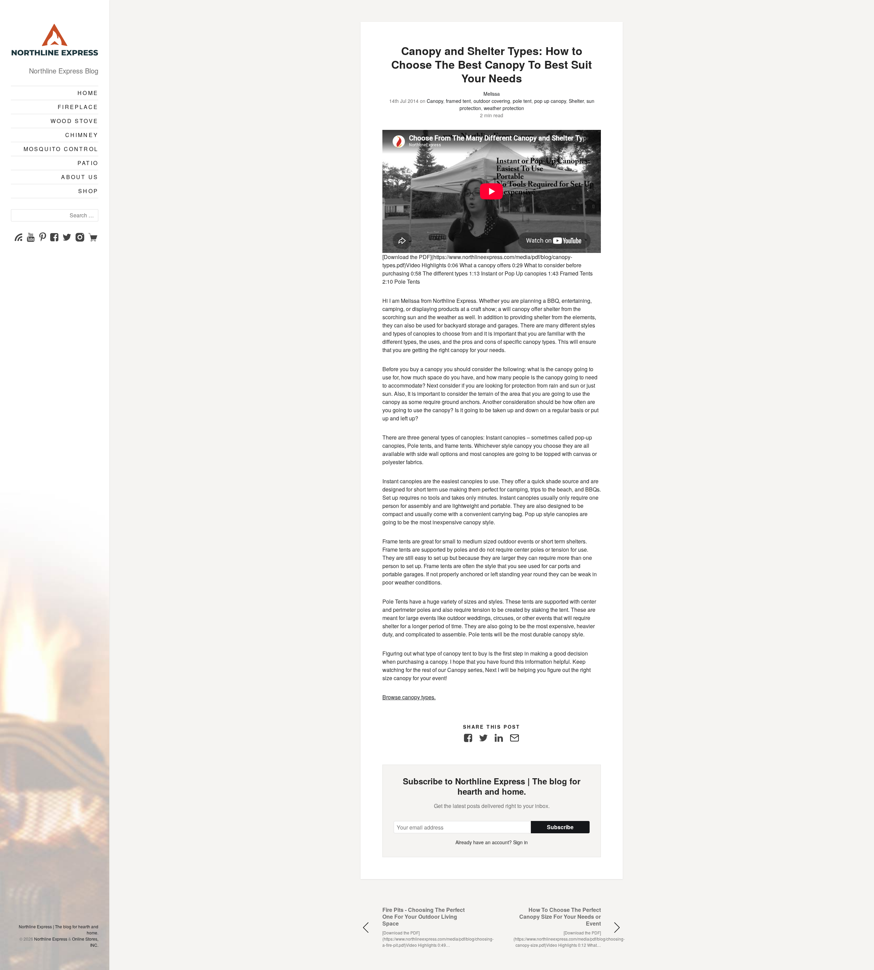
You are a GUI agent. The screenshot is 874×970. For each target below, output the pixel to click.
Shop (88, 191)
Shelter (576, 100)
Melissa (491, 93)
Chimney (81, 135)
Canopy (435, 100)
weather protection (504, 108)
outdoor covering (492, 100)
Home (87, 93)
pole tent (522, 100)
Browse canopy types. (409, 697)
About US (79, 177)
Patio (87, 163)
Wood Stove (74, 121)
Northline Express (50, 939)
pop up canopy (550, 100)
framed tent (458, 100)
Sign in (520, 842)
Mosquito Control (61, 149)
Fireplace (78, 107)
